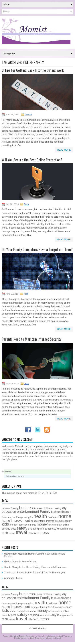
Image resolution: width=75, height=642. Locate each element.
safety (22, 528)
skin (42, 529)
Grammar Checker (13, 578)
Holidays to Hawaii (53, 638)
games (23, 517)
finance (66, 511)
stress (48, 528)
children (47, 508)
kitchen (13, 525)
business (27, 507)
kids (5, 524)
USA (30, 533)
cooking (57, 508)
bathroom (6, 508)
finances (6, 517)
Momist (28, 114)
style (55, 528)
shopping (33, 528)
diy (64, 508)
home (64, 516)
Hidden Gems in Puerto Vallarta (20, 561)
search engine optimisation (50, 636)
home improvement (16, 520)
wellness (41, 532)
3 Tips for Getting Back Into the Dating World (33, 70)
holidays (53, 517)
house (34, 520)
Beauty (14, 508)
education (9, 511)
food (13, 517)
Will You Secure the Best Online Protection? (32, 159)
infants (42, 521)
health (40, 516)
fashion (56, 511)
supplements (66, 529)
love (26, 525)
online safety (55, 525)
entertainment (28, 511)
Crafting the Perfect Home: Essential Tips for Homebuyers (35, 572)
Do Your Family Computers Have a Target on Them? (37, 249)
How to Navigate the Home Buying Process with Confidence (35, 567)
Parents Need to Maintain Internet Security (31, 339)
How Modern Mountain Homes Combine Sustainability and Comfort (34, 554)
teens (12, 533)
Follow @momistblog (15, 476)
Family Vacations (21, 638)
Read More (64, 150)
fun (18, 517)
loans (21, 525)
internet (50, 521)
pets (13, 528)
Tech (26, 204)
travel (21, 532)
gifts (30, 517)
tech (5, 533)
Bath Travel (35, 638)
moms (32, 525)
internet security (63, 521)
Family (45, 511)
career (38, 508)
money (42, 524)
